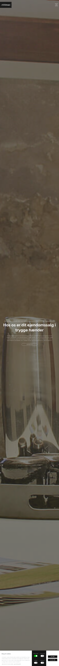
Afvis (52, 656)
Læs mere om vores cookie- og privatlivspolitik (11, 664)
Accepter (52, 659)
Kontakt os (29, 344)
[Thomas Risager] (6, 5)
